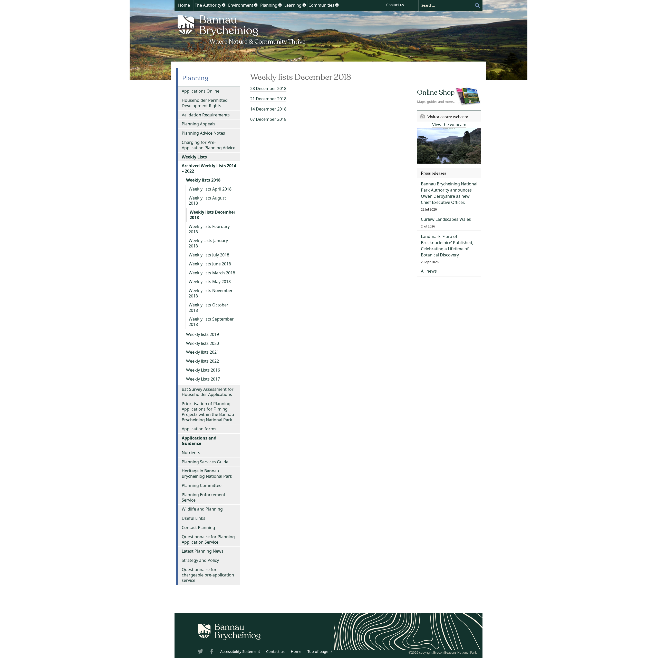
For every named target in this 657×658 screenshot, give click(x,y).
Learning (293, 5)
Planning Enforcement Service (203, 497)
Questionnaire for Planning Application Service (208, 539)
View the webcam (449, 124)
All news (429, 271)
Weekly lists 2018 (203, 180)
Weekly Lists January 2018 (208, 243)
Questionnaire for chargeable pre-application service (208, 575)
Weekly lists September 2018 (211, 321)
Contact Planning (198, 527)
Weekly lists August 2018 (207, 200)
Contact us (395, 4)
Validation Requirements (206, 115)
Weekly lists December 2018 (212, 214)
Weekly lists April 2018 (210, 189)
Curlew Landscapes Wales (446, 219)
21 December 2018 (268, 99)
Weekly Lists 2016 (203, 370)
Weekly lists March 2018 (212, 273)
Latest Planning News (203, 551)
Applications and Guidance (199, 440)
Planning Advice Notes (203, 133)
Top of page (317, 651)
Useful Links (193, 518)
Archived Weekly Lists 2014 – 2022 (209, 168)
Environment (240, 5)
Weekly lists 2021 (202, 352)
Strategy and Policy (200, 560)
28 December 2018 (268, 88)
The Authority (208, 5)
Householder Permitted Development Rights (205, 102)
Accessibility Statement (240, 651)
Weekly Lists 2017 (203, 379)
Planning (268, 5)
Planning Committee (201, 485)
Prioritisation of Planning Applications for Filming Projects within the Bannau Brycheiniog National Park (208, 411)
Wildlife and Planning (202, 509)
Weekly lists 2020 (202, 343)
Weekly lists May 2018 (210, 281)
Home (184, 5)
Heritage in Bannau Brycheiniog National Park (207, 473)
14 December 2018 (268, 109)
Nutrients (191, 452)
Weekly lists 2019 (202, 334)
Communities (321, 5)
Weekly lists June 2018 (210, 264)
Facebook (212, 652)
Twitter (201, 652)
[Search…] (446, 5)
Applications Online (200, 91)
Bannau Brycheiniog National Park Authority (242, 29)
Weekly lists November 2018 (211, 293)
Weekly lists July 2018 (209, 255)
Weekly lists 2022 (202, 361)
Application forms (199, 429)
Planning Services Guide (205, 462)
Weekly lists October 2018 (208, 307)
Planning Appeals (198, 124)
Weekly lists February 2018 (209, 229)
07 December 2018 (268, 119)
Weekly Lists (194, 157)
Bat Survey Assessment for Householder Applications (208, 391)
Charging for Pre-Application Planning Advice (208, 145)
